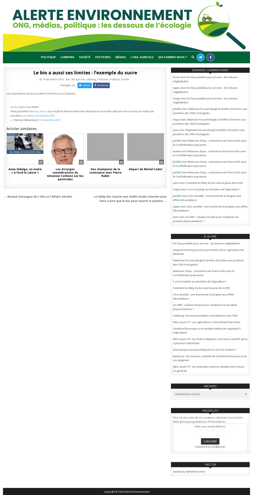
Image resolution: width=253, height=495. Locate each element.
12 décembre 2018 (50, 120)
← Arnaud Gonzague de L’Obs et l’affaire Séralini (38, 196)
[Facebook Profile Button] (210, 57)
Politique (48, 57)
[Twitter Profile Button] (200, 57)
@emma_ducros (38, 111)
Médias (120, 57)
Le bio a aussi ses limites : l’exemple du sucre (85, 72)
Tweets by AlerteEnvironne (189, 471)
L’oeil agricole (142, 57)
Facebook (102, 85)
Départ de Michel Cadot (145, 169)
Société (85, 57)
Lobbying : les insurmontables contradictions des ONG (205, 315)
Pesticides (103, 57)
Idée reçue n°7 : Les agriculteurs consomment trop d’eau (206, 322)
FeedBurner (218, 446)
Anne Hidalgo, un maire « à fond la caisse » (25, 170)
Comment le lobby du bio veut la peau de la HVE (214, 183)
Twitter (86, 85)
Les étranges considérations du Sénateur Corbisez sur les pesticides (65, 174)
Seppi (176, 98)
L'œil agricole (77, 79)
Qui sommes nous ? (172, 57)
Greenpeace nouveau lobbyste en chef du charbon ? (205, 349)
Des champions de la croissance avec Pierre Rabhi (105, 172)
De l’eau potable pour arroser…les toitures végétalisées (206, 243)
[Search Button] (193, 57)
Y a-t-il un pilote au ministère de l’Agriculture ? (213, 189)
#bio (16, 107)
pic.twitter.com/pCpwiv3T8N (39, 115)
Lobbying (67, 57)
